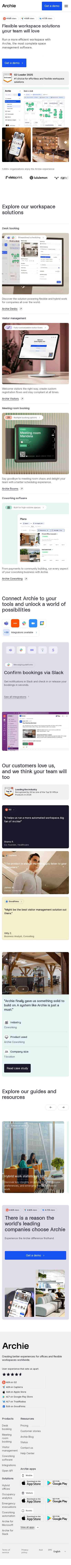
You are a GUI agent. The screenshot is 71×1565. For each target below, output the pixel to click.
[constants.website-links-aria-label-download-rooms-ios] (32, 1521)
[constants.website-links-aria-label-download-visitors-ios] (32, 1503)
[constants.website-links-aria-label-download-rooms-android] (57, 1521)
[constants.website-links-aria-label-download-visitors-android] (57, 1503)
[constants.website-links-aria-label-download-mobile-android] (57, 1485)
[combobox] (58, 1554)
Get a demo (51, 6)
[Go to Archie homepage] (9, 6)
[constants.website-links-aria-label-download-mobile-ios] (32, 1485)
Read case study (17, 1071)
